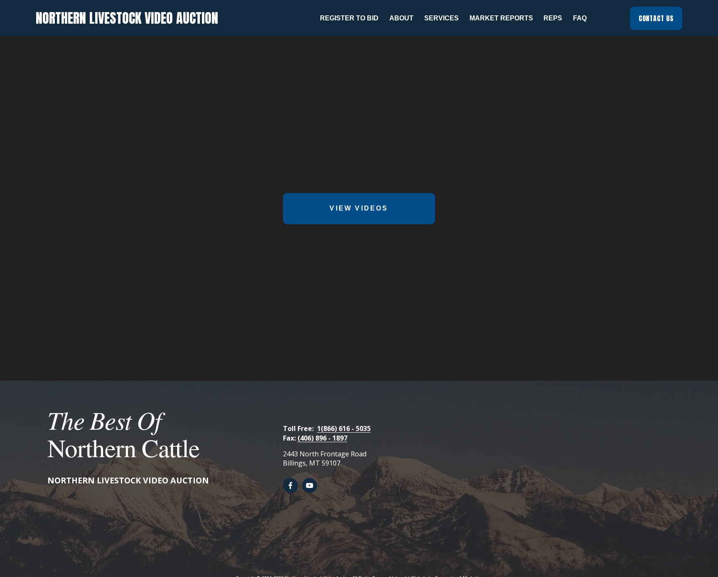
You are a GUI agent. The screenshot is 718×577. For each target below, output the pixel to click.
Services (441, 18)
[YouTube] (309, 485)
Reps (552, 18)
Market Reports (501, 18)
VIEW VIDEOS (358, 208)
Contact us (656, 18)
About (401, 18)
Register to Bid (349, 18)
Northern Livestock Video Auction (127, 18)
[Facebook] (290, 485)
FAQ (580, 18)
